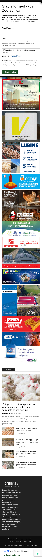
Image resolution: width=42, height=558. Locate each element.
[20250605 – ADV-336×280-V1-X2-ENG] (21, 110)
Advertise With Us (15, 541)
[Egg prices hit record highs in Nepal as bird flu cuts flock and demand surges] (8, 431)
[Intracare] (21, 362)
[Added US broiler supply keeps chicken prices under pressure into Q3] (8, 442)
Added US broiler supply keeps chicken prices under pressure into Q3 (27, 442)
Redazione (6, 413)
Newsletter (28, 539)
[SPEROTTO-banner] (21, 267)
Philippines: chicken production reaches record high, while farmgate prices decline (19, 407)
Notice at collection (11, 555)
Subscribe (19, 539)
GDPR (4, 39)
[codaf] (21, 188)
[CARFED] (21, 331)
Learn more (19, 64)
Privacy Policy (28, 541)
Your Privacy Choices (18, 551)
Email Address (8, 28)
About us (11, 539)
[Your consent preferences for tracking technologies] (38, 554)
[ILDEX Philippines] (21, 236)
